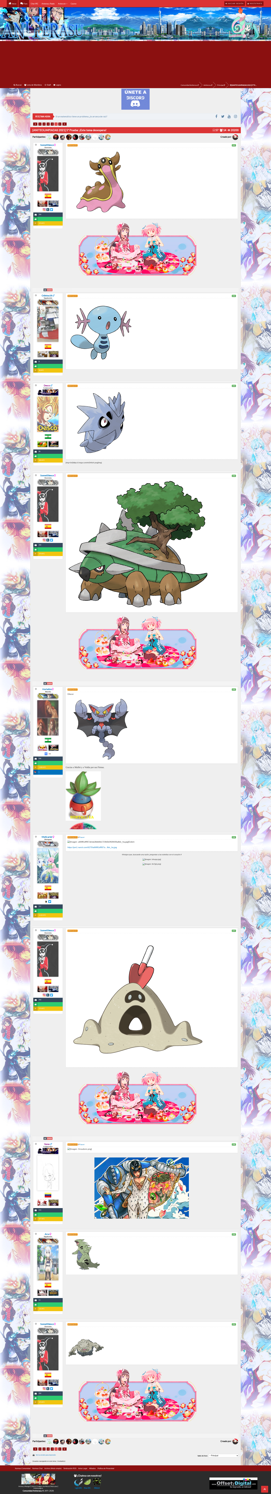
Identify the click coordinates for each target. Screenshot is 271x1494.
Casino (73, 4)
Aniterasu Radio (48, 4)
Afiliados (92, 1468)
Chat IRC (34, 4)
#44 (234, 476)
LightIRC (78, 1488)
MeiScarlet (47, 836)
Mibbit (97, 1488)
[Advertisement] (135, 61)
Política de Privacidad (106, 1468)
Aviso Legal (82, 1468)
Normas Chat (37, 1468)
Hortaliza (47, 689)
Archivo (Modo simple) (53, 1468)
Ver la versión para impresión (46, 1455)
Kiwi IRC (87, 1488)
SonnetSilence (47, 145)
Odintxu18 (47, 295)
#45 (234, 689)
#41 (234, 145)
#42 (234, 296)
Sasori (82, 837)
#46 (234, 837)
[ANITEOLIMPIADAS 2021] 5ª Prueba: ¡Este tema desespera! (244, 85)
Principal (220, 85)
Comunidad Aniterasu (189, 85)
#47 (234, 931)
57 (216, 130)
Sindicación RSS (69, 1468)
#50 (234, 1324)
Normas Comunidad (22, 1468)
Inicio (13, 4)
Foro (25, 4)
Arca (47, 1234)
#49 (234, 1234)
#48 (234, 1144)
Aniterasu (207, 85)
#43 (234, 386)
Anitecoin (62, 4)
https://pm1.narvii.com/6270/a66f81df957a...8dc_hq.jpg (92, 847)
